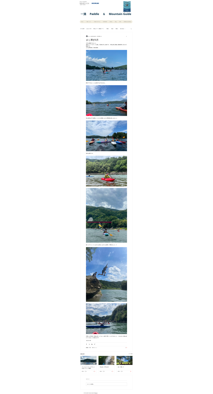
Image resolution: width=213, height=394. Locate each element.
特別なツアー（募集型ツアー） (98, 28)
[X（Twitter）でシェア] (89, 344)
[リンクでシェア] (94, 344)
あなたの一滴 (89, 28)
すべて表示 (131, 353)
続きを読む (122, 28)
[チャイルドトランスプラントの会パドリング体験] (88, 360)
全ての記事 (82, 28)
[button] (131, 28)
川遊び (112, 28)
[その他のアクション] (126, 36)
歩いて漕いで (121, 367)
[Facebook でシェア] (86, 344)
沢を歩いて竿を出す (104, 367)
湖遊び (117, 28)
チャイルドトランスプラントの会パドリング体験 (88, 367)
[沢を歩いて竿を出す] (107, 360)
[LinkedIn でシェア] (91, 344)
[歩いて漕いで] (124, 360)
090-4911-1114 (84, 3)
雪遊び (107, 28)
